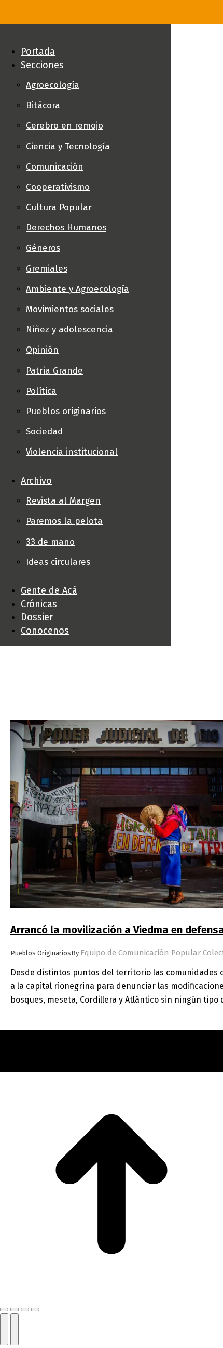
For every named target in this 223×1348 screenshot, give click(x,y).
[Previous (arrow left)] (4, 1329)
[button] (85, 34)
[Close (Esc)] (4, 1309)
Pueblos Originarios (40, 953)
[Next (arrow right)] (14, 1329)
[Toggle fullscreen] (25, 1309)
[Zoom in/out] (35, 1309)
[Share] (14, 1309)
